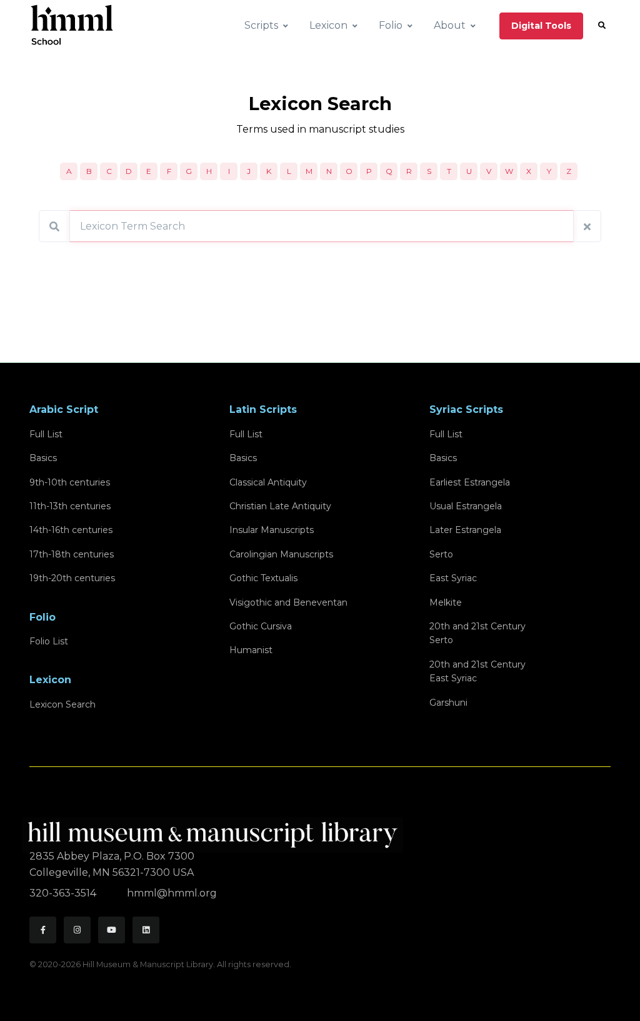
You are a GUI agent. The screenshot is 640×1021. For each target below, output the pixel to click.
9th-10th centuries (69, 482)
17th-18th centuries (71, 554)
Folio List (48, 641)
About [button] (450, 25)
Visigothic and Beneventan (288, 602)
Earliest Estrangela (469, 482)
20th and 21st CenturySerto (477, 633)
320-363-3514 (64, 893)
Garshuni (448, 702)
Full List (45, 434)
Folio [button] (390, 25)
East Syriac (453, 578)
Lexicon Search (62, 704)
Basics (43, 458)
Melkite (445, 602)
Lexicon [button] (328, 25)
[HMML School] (71, 25)
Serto (441, 554)
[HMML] (216, 829)
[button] (602, 25)
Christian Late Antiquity (280, 506)
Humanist (250, 650)
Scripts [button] (261, 25)
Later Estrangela (465, 530)
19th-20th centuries (72, 578)
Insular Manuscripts (271, 530)
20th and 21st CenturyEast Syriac (477, 671)
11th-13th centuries (70, 506)
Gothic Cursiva (260, 626)
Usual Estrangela (465, 506)
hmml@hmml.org (172, 893)
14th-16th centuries (70, 530)
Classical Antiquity (268, 482)
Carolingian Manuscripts (281, 554)
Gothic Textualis (263, 578)
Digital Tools (541, 25)
